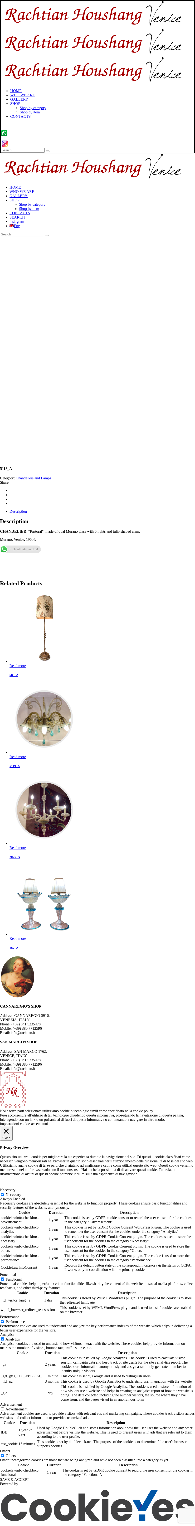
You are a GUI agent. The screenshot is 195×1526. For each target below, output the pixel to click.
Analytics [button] (7, 1334)
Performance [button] (9, 1317)
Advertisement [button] (11, 1404)
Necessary (13, 1195)
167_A (14, 948)
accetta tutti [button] (39, 1124)
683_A (14, 675)
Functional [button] (8, 1274)
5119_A (15, 766)
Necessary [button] (7, 1190)
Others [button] (5, 1451)
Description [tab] (18, 511)
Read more (18, 666)
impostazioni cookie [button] (15, 1124)
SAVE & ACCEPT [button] (14, 1479)
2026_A (15, 857)
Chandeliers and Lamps (33, 478)
